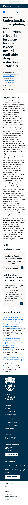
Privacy (7, 491)
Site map (7, 486)
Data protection (9, 494)
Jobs (6, 501)
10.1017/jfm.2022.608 (11, 353)
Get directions (10, 454)
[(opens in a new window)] (6, 465)
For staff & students (10, 411)
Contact (7, 499)
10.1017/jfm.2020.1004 (11, 369)
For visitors (7, 408)
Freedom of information (11, 496)
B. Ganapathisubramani (17, 328)
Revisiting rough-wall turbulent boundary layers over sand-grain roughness (13, 360)
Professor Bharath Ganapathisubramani (13, 257)
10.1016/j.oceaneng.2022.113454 (13, 334)
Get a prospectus (11, 477)
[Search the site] (19, 6)
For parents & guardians (11, 422)
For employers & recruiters (12, 419)
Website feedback (9, 428)
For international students (11, 425)
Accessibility (8, 489)
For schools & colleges (10, 414)
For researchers (9, 417)
